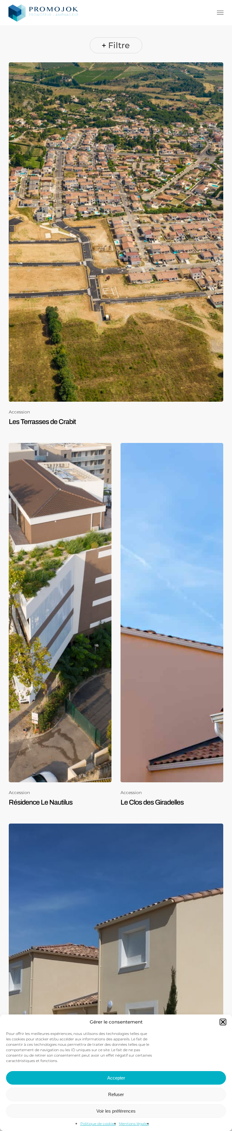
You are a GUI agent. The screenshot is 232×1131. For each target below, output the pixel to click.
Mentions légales (134, 1123)
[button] (223, 1022)
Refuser (116, 1094)
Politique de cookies (98, 1123)
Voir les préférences (116, 1111)
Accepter (116, 1077)
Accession (19, 412)
